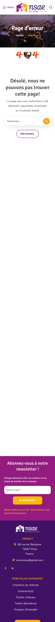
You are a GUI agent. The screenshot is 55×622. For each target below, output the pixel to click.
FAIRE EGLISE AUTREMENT (27, 578)
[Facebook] (5, 568)
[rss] (12, 568)
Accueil (20, 35)
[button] (50, 7)
